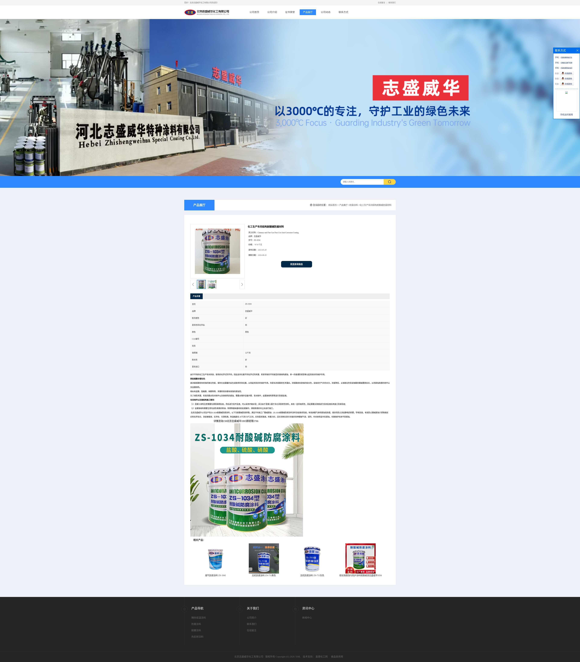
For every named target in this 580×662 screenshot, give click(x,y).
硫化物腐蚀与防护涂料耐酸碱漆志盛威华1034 (360, 575)
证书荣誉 (290, 12)
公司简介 (251, 617)
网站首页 (332, 205)
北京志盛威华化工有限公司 (248, 656)
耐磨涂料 (196, 630)
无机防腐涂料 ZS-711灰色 (312, 575)
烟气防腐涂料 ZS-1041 (215, 575)
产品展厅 (308, 12)
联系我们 (392, 3)
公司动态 (325, 12)
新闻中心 (307, 617)
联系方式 (343, 12)
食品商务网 (337, 656)
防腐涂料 (354, 205)
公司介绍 (272, 12)
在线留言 (381, 3)
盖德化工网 (322, 656)
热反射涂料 (197, 636)
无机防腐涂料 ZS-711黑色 (264, 575)
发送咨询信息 (296, 264)
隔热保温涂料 (198, 617)
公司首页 (254, 12)
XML (298, 656)
